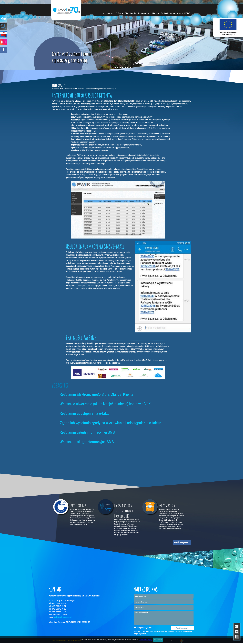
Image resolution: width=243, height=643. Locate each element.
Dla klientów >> (80, 89)
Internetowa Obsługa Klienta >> (96, 89)
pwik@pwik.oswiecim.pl (63, 617)
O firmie (119, 13)
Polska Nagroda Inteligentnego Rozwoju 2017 (123, 511)
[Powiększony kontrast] (237, 632)
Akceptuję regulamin (144, 627)
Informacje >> (111, 89)
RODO (187, 13)
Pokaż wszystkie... (182, 542)
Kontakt (164, 13)
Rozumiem (158, 639)
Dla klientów (130, 13)
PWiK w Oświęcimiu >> (67, 89)
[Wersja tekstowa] (237, 637)
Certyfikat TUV (78, 505)
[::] (118, 237)
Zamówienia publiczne (148, 13)
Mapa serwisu (176, 13)
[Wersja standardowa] (237, 626)
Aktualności (108, 13)
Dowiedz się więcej (145, 639)
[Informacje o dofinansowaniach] (228, 27)
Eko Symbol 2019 (168, 505)
